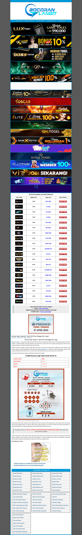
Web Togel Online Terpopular (20, 531)
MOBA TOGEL (48, 233)
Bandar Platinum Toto (38, 476)
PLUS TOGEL (48, 301)
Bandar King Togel (56, 487)
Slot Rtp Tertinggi (56, 502)
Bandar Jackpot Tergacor (58, 508)
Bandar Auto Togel (17, 484)
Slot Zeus (54, 496)
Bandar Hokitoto (56, 490)
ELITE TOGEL (48, 238)
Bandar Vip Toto (37, 479)
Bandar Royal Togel (37, 473)
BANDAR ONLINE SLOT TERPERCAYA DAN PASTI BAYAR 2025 (29, 463)
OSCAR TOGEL (48, 280)
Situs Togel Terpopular (18, 510)
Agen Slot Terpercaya (18, 514)
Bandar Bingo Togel (57, 476)
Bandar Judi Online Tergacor (20, 494)
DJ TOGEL (48, 206)
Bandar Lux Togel (56, 479)
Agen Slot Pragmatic (18, 526)
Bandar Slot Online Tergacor (39, 505)
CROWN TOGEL (48, 275)
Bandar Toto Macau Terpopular (20, 502)
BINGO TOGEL (48, 296)
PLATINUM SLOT (48, 269)
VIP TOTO (48, 254)
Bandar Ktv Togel (17, 479)
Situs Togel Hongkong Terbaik (20, 505)
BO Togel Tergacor (56, 510)
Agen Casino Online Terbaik (59, 494)
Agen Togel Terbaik (17, 496)
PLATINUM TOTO (48, 248)
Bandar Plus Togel (56, 484)
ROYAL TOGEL (48, 243)
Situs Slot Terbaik (37, 502)
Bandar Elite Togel (17, 490)
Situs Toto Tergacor (37, 499)
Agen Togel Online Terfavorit (20, 508)
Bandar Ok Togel (17, 481)
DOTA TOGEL (48, 201)
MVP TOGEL (48, 227)
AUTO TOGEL (48, 222)
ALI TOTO (48, 285)
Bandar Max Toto (37, 484)
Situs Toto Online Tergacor (19, 499)
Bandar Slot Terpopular (18, 523)
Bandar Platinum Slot (38, 487)
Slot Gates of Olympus (57, 499)
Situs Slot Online (17, 520)
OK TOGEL (48, 217)
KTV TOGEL (48, 212)
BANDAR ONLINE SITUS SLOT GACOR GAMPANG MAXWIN (28, 465)
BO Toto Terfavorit (37, 494)
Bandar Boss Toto (37, 481)
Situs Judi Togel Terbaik (19, 528)
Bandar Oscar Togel (57, 473)
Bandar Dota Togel (17, 473)
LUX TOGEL (48, 291)
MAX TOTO (48, 264)
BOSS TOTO (48, 259)
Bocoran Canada (28, 337)
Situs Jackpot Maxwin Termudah (60, 505)
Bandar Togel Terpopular (39, 496)
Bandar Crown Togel (38, 490)
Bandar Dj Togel (17, 476)
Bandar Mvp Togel (17, 487)
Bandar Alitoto (55, 481)
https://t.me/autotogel (43, 308)
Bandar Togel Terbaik (18, 517)
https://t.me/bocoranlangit (45, 311)
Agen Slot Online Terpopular (39, 510)
